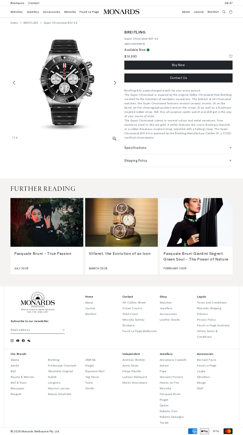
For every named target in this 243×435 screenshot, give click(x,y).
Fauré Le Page (89, 11)
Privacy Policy (206, 319)
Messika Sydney (133, 319)
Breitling (53, 359)
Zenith (89, 388)
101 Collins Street (134, 302)
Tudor (89, 382)
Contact (33, 3)
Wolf (200, 388)
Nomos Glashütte (60, 394)
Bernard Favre (206, 359)
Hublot (52, 376)
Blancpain (17, 388)
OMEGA (90, 359)
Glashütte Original (60, 371)
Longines (54, 382)
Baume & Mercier (22, 376)
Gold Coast (130, 313)
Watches (16, 11)
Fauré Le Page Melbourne (139, 331)
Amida (15, 365)
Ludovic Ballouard (134, 376)
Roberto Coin (169, 411)
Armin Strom (130, 365)
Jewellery (33, 11)
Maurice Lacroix (59, 388)
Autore (164, 365)
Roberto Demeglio (172, 416)
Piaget (89, 365)
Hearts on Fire (169, 382)
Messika (70, 11)
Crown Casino (132, 308)
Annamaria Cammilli (173, 359)
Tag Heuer (92, 376)
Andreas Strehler (133, 359)
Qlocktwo (203, 376)
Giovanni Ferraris (171, 376)
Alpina (15, 359)
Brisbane (128, 325)
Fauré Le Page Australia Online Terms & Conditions (213, 331)
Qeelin (164, 405)
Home (14, 22)
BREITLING (30, 22)
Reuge (201, 382)
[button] (114, 138)
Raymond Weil (94, 371)
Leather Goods (170, 319)
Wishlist (213, 11)
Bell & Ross (19, 382)
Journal (199, 11)
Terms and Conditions (212, 302)
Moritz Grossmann (134, 382)
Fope (163, 371)
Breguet (16, 394)
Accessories (52, 11)
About (186, 11)
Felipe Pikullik (131, 371)
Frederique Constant (62, 365)
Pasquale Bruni (170, 394)
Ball (13, 371)
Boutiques (17, 3)
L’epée (201, 371)
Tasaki (164, 422)
